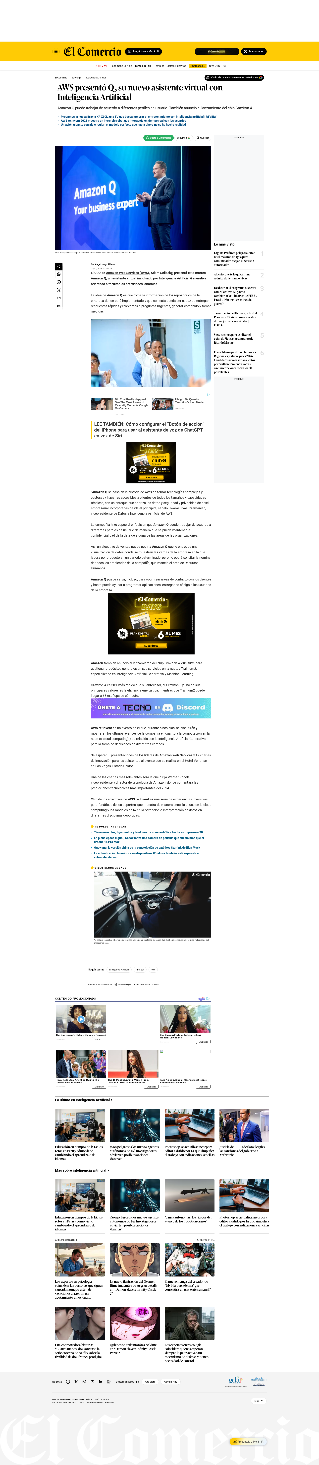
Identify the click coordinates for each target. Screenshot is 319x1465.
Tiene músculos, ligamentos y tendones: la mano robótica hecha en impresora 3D (148, 832)
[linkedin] (101, 1379)
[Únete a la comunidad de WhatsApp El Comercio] (158, 138)
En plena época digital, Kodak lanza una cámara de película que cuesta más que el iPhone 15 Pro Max (149, 840)
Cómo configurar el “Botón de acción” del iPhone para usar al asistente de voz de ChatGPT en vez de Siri (149, 430)
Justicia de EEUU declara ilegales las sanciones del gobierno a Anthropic (242, 1148)
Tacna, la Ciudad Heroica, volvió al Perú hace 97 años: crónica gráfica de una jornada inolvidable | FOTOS (235, 319)
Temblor (159, 65)
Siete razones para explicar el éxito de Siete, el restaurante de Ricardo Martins (233, 338)
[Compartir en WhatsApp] (58, 274)
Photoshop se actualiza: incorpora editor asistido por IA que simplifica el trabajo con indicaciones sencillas (189, 1148)
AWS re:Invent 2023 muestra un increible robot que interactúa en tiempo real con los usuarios (123, 120)
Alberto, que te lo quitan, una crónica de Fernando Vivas (232, 276)
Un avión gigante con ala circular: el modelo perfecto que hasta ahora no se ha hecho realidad (123, 124)
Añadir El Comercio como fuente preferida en (234, 77)
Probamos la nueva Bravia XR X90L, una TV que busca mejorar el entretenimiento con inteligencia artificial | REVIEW (138, 116)
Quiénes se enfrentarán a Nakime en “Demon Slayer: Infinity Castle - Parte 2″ (134, 1346)
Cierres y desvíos (176, 65)
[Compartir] (58, 266)
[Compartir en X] (58, 290)
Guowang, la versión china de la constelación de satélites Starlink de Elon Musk (147, 847)
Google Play (170, 1379)
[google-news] (109, 1379)
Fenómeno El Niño (121, 65)
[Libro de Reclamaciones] (259, 1379)
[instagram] (84, 1379)
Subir (256, 1398)
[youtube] (92, 1379)
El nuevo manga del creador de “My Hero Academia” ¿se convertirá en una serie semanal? (188, 1282)
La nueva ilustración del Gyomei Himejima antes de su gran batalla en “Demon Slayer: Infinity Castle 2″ (133, 1284)
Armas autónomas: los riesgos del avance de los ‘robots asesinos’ (188, 1216)
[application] (152, 905)
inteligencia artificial (119, 969)
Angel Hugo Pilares (105, 264)
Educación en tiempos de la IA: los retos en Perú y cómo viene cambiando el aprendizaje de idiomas (79, 1150)
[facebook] (68, 1379)
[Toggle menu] (56, 51)
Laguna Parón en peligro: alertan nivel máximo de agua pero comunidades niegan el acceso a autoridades (234, 259)
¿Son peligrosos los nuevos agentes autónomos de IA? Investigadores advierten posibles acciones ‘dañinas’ (134, 1150)
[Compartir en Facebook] (58, 282)
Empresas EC (197, 65)
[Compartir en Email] (58, 298)
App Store (150, 1379)
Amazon (140, 969)
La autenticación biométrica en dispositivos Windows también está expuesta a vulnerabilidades (146, 855)
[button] (152, 904)
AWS (153, 969)
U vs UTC (214, 65)
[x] (76, 1379)
